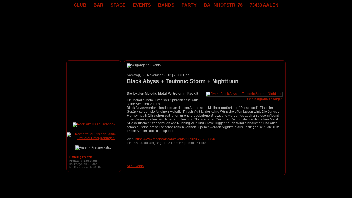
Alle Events (135, 166)
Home (147, 181)
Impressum (222, 181)
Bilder (168, 181)
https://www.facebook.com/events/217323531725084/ (175, 139)
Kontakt (207, 181)
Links (195, 181)
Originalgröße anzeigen (265, 99)
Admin (236, 181)
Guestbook (182, 181)
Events (158, 181)
